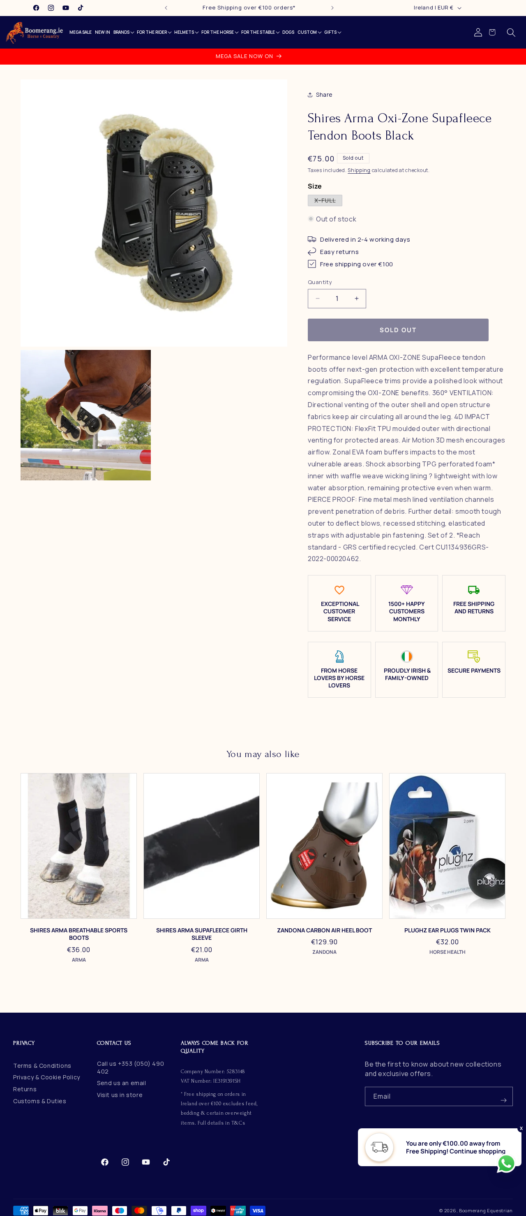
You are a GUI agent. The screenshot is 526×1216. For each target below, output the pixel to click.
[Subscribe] (503, 1096)
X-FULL (328, 201)
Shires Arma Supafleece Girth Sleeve (201, 934)
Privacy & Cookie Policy (46, 1077)
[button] (511, 32)
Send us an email (121, 1083)
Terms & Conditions (42, 1065)
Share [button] (324, 94)
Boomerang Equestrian (486, 1210)
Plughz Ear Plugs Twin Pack (447, 930)
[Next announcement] (332, 8)
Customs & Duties (40, 1101)
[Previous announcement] (166, 8)
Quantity (320, 282)
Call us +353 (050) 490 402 (130, 1067)
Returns (25, 1089)
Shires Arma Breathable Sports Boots (78, 934)
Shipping (359, 170)
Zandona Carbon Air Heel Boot (324, 930)
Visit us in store (120, 1095)
